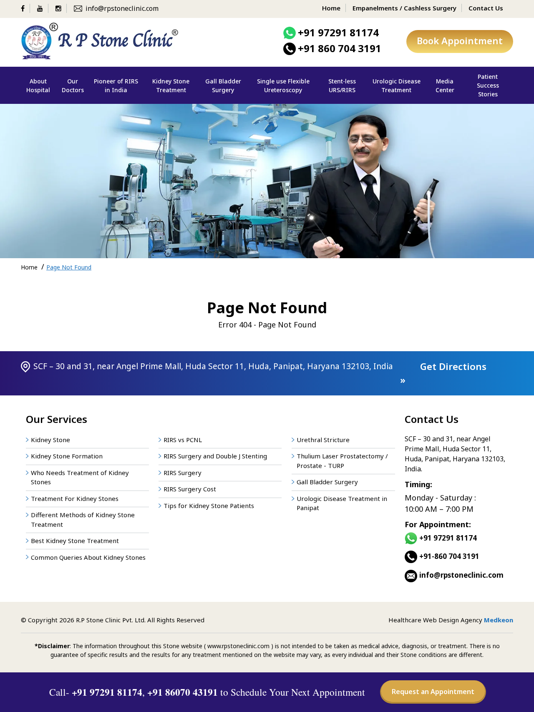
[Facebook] (25, 8)
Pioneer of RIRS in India (116, 85)
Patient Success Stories (488, 85)
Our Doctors (73, 85)
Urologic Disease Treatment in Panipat (342, 503)
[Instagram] (61, 8)
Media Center (445, 85)
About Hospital (38, 85)
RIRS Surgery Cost (190, 489)
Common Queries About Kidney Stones (88, 557)
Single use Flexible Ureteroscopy (283, 85)
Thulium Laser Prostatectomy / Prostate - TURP (342, 461)
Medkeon (498, 620)
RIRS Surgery (183, 472)
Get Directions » (443, 373)
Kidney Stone (50, 439)
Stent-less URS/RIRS (342, 85)
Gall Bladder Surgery (223, 85)
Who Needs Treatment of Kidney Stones (80, 477)
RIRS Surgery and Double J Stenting (215, 456)
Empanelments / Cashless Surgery (404, 8)
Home (331, 8)
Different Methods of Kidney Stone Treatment (83, 519)
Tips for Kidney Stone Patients (209, 505)
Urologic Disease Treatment (397, 85)
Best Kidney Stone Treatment (75, 540)
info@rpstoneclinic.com (122, 8)
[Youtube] (42, 8)
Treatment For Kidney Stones (74, 498)
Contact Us (486, 8)
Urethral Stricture (323, 439)
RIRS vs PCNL (183, 439)
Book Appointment (460, 40)
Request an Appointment (433, 691)
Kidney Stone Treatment (170, 85)
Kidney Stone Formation (67, 456)
